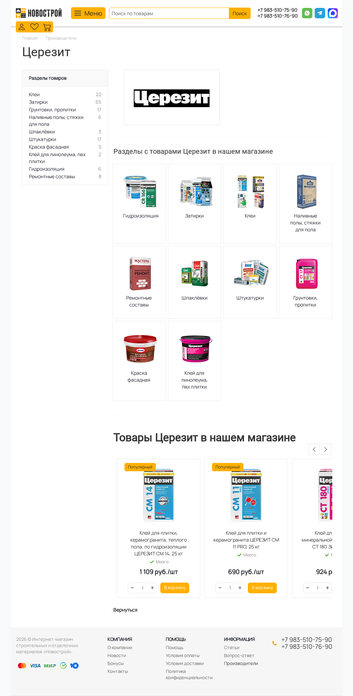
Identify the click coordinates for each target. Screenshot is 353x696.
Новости (117, 655)
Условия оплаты (183, 655)
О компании (120, 647)
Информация (239, 639)
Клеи (250, 215)
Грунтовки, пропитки (305, 301)
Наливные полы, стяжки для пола (305, 222)
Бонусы (116, 663)
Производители (241, 663)
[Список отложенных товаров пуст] (34, 26)
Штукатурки (250, 297)
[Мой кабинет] (22, 26)
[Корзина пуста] (47, 26)
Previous (314, 449)
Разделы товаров (48, 78)
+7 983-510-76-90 (278, 16)
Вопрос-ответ (239, 655)
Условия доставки (185, 663)
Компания (120, 639)
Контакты (118, 671)
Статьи (231, 647)
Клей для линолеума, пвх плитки (194, 380)
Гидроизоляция (141, 215)
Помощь (176, 639)
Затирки (194, 215)
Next (325, 449)
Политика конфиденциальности (189, 674)
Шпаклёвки (195, 297)
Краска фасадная (139, 376)
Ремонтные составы (139, 301)
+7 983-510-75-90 (277, 10)
